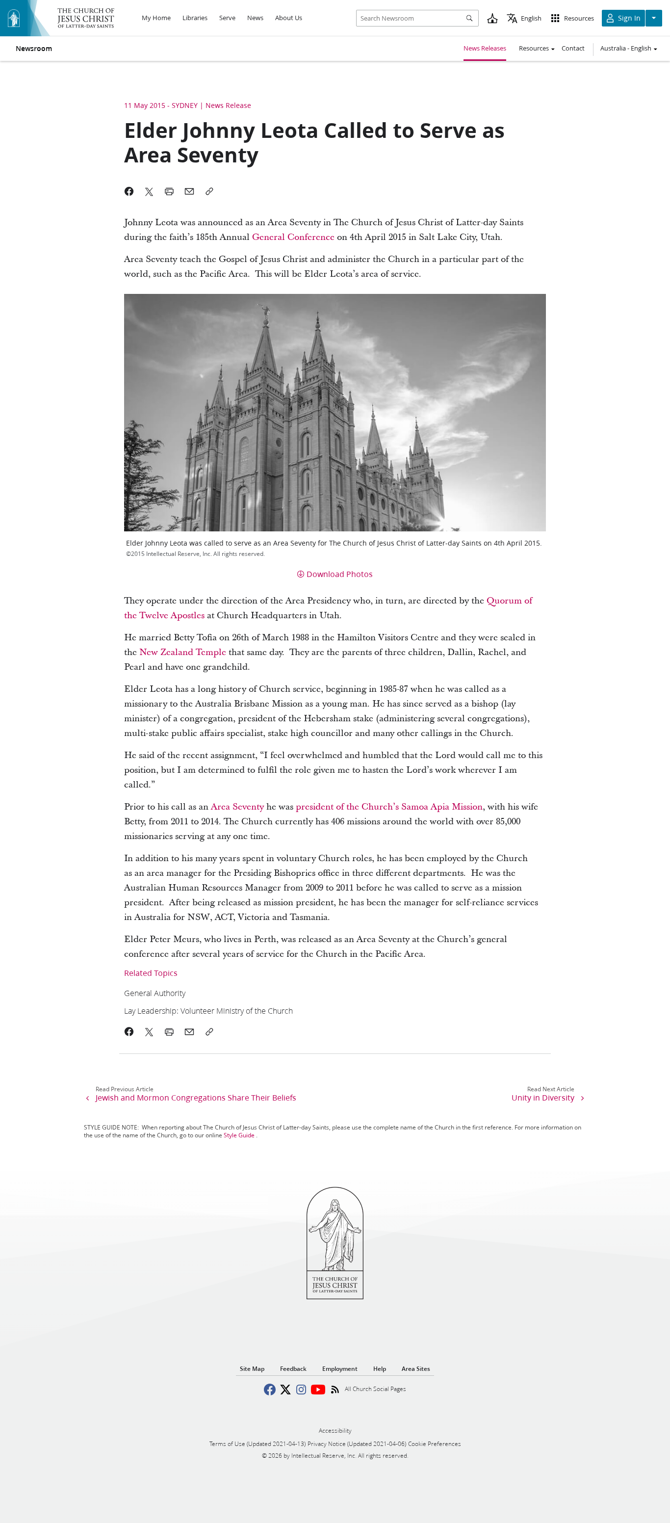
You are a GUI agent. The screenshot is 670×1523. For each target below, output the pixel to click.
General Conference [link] (293, 237)
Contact (573, 48)
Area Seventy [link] (237, 807)
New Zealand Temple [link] (182, 652)
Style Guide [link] (239, 1135)
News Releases (485, 48)
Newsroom (34, 48)
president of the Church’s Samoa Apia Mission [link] (389, 807)
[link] (294, 993)
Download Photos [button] (340, 573)
